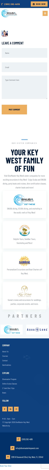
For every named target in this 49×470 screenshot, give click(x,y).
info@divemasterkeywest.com (27, 448)
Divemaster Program (9, 379)
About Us (5, 351)
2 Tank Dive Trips (8, 388)
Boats (4, 392)
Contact (5, 360)
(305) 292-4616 (27, 439)
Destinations (6, 365)
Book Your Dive (5, 465)
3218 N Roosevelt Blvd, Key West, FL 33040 (27, 457)
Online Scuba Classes (9, 383)
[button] (45, 13)
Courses (5, 356)
